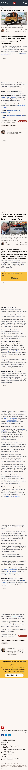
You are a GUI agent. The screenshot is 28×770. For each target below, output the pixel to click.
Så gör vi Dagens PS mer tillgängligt (10, 758)
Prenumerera (22, 121)
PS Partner (4, 756)
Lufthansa (15, 640)
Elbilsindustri (5, 125)
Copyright (3, 744)
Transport (4, 643)
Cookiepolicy (4, 747)
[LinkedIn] (9, 735)
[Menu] (26, 3)
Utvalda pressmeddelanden (8, 740)
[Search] (23, 3)
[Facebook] (2, 735)
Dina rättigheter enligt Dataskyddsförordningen (13, 749)
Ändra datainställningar (6, 759)
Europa (8, 640)
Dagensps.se (4, 8)
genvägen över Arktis (11, 421)
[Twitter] (6, 735)
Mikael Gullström (11, 648)
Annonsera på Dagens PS (7, 753)
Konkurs (13, 125)
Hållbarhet (11, 8)
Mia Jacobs (9, 130)
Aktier (10, 212)
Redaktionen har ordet (6, 754)
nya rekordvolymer (11, 420)
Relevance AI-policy (6, 751)
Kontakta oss (4, 742)
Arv (3, 640)
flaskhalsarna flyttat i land (10, 418)
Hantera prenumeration (6, 739)
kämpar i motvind (5, 438)
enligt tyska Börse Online (12, 351)
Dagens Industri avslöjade (8, 97)
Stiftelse (22, 640)
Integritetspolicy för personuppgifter (10, 746)
